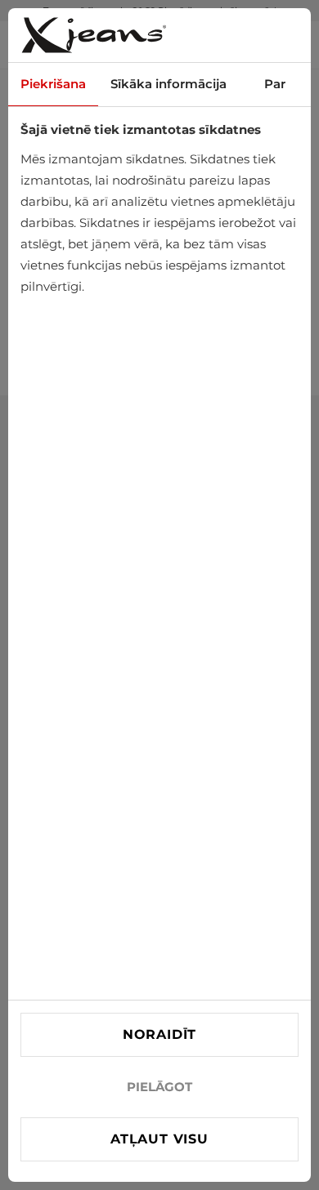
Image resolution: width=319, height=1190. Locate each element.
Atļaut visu (159, 1139)
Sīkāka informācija (168, 83)
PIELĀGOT (159, 1086)
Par (274, 83)
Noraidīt (159, 1034)
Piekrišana (53, 83)
